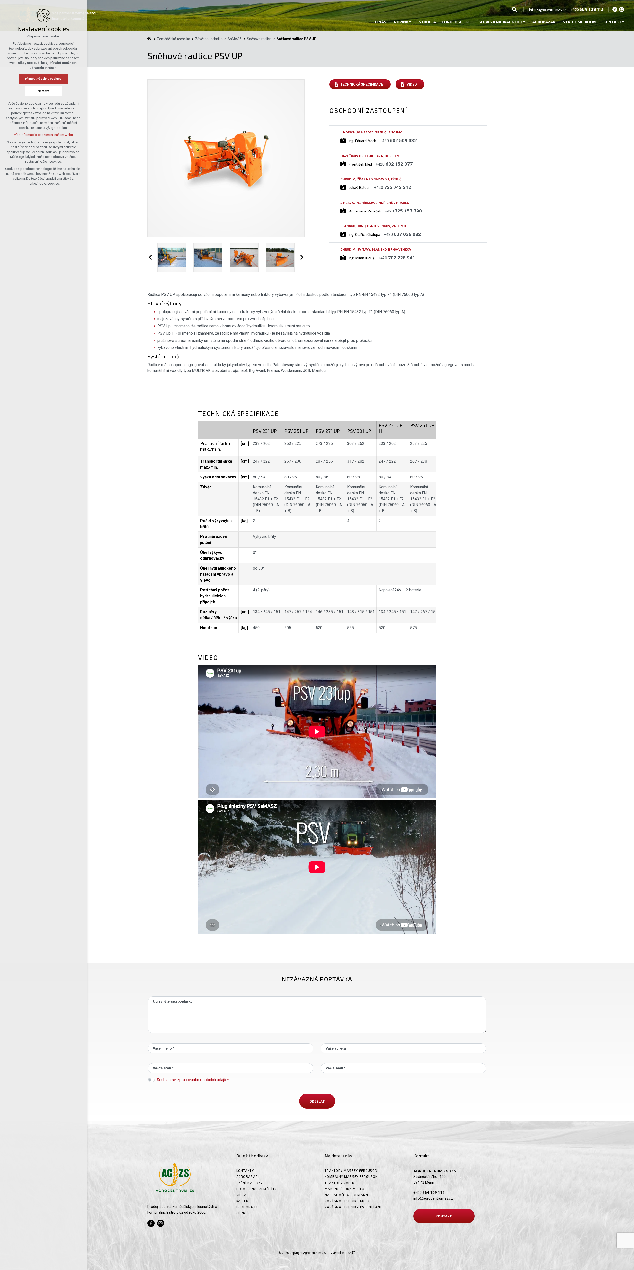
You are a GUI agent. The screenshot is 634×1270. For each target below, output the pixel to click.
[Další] (301, 257)
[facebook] (614, 9)
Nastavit (43, 91)
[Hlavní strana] (150, 38)
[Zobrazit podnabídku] (467, 22)
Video (412, 84)
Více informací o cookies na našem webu (43, 135)
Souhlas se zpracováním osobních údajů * (193, 1079)
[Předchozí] (151, 257)
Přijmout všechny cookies (43, 78)
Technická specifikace (361, 84)
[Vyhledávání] (514, 9)
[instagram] (621, 9)
